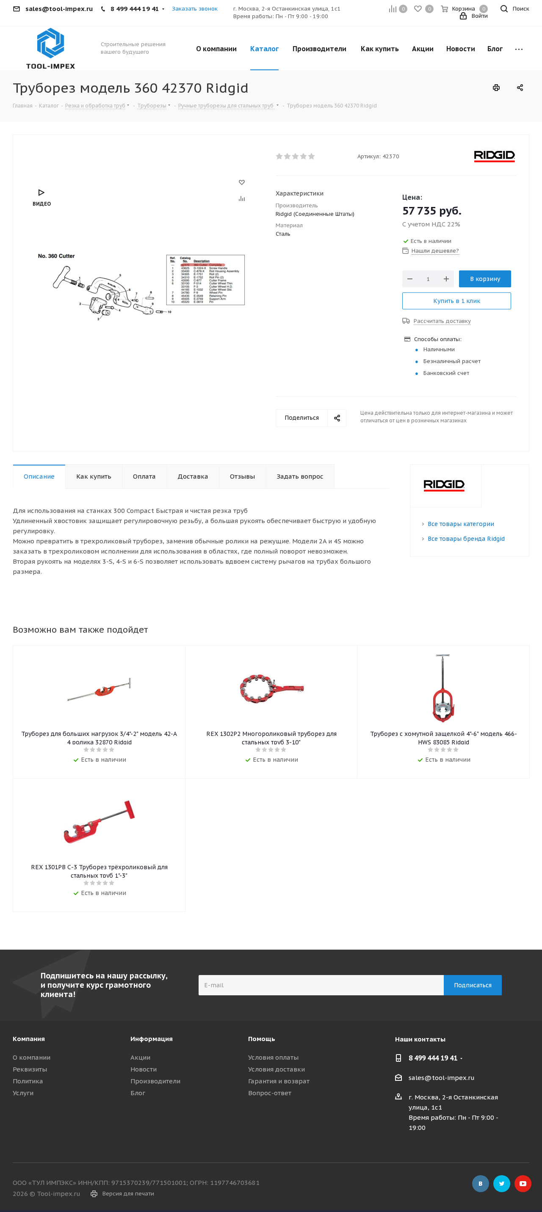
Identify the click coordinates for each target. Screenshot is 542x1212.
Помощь (261, 1039)
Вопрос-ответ (269, 1093)
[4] (304, 156)
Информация (151, 1039)
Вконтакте (480, 1183)
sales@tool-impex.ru (442, 1078)
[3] (296, 156)
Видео (42, 204)
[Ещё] (518, 48)
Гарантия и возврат (279, 1081)
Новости (143, 1069)
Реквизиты (30, 1069)
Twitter (501, 1183)
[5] (312, 156)
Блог (137, 1093)
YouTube (522, 1183)
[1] (280, 156)
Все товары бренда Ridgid (466, 539)
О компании (31, 1057)
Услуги (23, 1093)
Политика (28, 1081)
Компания (29, 1039)
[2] (288, 156)
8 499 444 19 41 (433, 1058)
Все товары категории (461, 524)
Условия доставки (276, 1069)
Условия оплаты (273, 1057)
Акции (140, 1057)
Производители (155, 1081)
